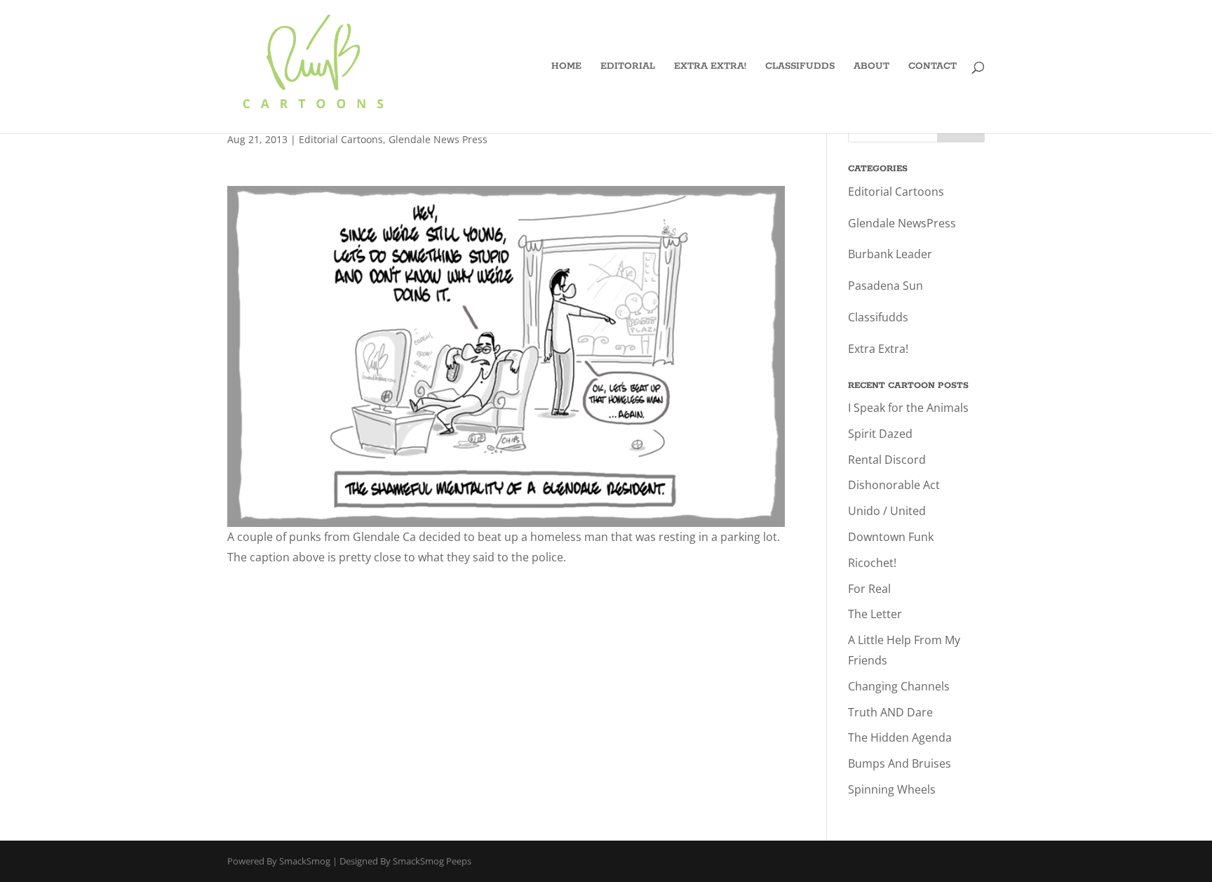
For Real (869, 588)
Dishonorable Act (894, 485)
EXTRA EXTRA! (710, 67)
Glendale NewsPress (902, 223)
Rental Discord (887, 459)
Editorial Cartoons (341, 139)
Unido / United (887, 511)
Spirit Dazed (880, 433)
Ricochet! (872, 562)
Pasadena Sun (885, 285)
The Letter (875, 614)
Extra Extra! (878, 348)
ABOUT (871, 67)
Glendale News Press (438, 139)
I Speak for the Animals (908, 407)
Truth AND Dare (890, 712)
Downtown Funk (891, 536)
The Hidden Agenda (900, 737)
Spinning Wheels (892, 789)
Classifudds (878, 317)
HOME (566, 67)
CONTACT (932, 67)
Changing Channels (899, 686)
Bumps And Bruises (899, 763)
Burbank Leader (890, 254)
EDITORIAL (627, 67)
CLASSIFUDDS (800, 67)
